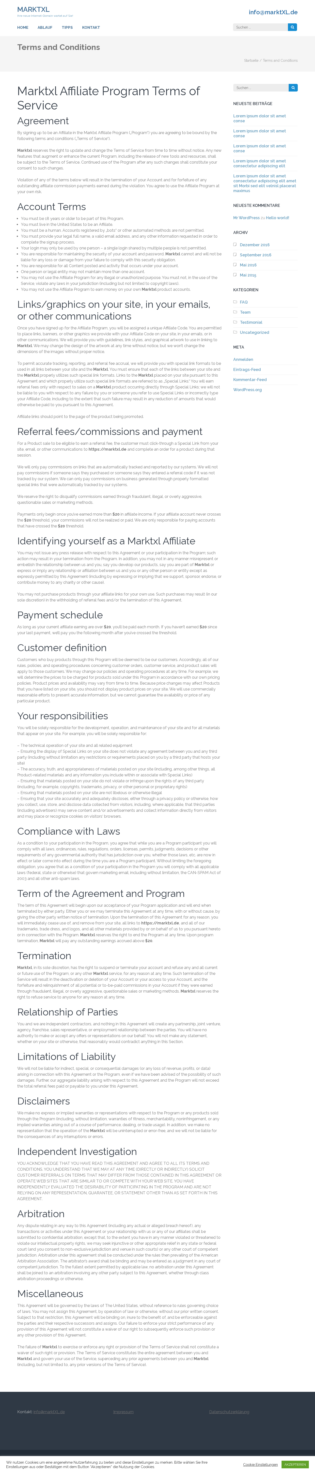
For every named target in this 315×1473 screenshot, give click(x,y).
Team (245, 312)
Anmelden (243, 359)
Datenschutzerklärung (229, 1412)
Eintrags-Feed (247, 369)
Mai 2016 (248, 265)
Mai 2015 (248, 275)
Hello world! (277, 217)
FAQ (244, 302)
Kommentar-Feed (250, 379)
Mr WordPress (246, 217)
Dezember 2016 (255, 245)
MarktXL (33, 9)
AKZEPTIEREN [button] (295, 1464)
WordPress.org (247, 389)
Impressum (123, 1412)
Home (22, 27)
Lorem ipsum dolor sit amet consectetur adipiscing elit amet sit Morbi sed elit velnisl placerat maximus (264, 183)
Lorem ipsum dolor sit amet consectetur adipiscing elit (259, 163)
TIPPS (67, 27)
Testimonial (251, 322)
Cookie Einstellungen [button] (260, 1464)
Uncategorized (254, 332)
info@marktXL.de (273, 12)
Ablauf (45, 27)
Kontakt (91, 27)
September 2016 (255, 255)
